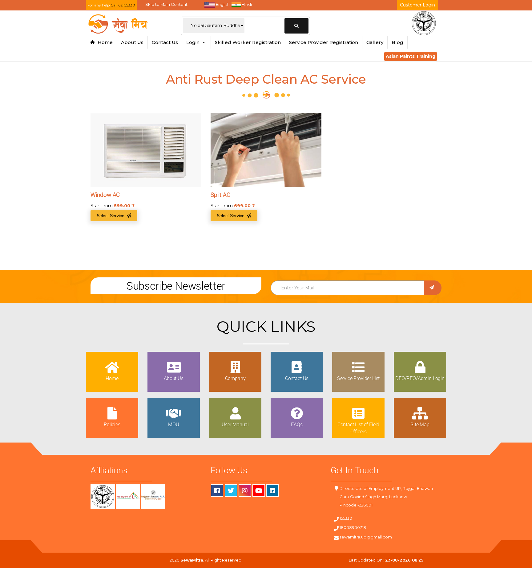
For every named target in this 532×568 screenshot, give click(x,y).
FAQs (296, 424)
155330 (346, 518)
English (222, 4)
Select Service (112, 215)
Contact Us (165, 42)
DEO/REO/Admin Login (420, 378)
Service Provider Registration (323, 42)
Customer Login (417, 5)
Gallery (374, 42)
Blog (397, 42)
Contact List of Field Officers (358, 428)
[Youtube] (258, 490)
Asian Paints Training (410, 56)
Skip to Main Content (166, 4)
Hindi (246, 4)
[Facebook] (217, 490)
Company (235, 378)
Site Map (419, 424)
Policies (112, 424)
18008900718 (353, 527)
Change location (296, 26)
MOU (173, 424)
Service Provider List (358, 378)
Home (104, 42)
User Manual (235, 424)
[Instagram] (245, 490)
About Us (132, 42)
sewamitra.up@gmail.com (366, 537)
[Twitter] (231, 490)
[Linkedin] (272, 490)
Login (194, 42)
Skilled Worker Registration (248, 42)
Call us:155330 (123, 5)
